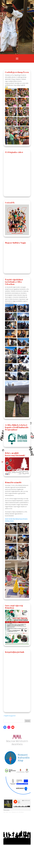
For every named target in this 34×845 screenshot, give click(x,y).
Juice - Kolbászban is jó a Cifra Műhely (16, 812)
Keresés (27, 721)
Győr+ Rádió (5, 812)
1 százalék (10, 202)
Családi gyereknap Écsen (17, 72)
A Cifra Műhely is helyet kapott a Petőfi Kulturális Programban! (17, 427)
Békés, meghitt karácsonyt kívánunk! (15, 454)
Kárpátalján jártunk (14, 652)
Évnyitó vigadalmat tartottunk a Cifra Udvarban (14, 281)
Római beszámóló (13, 482)
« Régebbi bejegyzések (9, 715)
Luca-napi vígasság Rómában (14, 606)
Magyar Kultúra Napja (15, 242)
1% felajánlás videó (14, 152)
